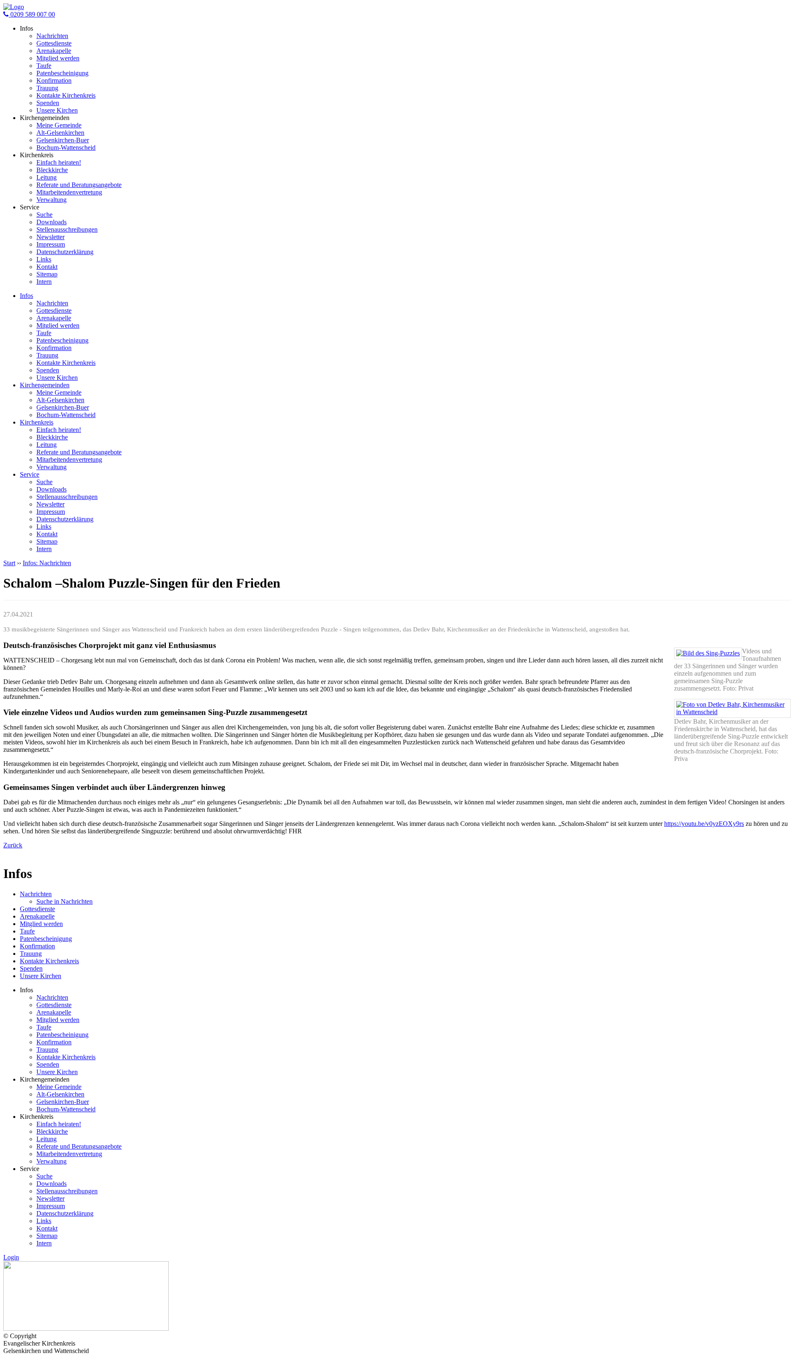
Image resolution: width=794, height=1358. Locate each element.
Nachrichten (52, 35)
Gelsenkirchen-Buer (62, 140)
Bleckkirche (52, 169)
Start (9, 562)
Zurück (12, 845)
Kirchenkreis (36, 422)
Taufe (43, 65)
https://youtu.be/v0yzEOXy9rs (704, 823)
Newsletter (50, 236)
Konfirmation (54, 80)
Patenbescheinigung (62, 73)
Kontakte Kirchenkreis (66, 95)
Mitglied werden (57, 58)
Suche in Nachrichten (64, 901)
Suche (44, 214)
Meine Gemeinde (58, 125)
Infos (26, 295)
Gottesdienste (54, 43)
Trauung (47, 87)
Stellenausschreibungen (67, 229)
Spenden (47, 102)
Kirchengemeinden (44, 385)
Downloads (51, 222)
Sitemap (46, 274)
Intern (44, 281)
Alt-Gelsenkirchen (60, 132)
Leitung (46, 177)
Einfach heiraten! (58, 162)
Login (11, 1257)
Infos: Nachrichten (47, 562)
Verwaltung (51, 199)
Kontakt (46, 266)
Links (43, 259)
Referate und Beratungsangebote (79, 184)
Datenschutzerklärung (64, 251)
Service (29, 474)
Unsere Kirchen (57, 110)
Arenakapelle (53, 50)
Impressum (50, 244)
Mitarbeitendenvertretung (69, 192)
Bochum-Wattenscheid (66, 147)
